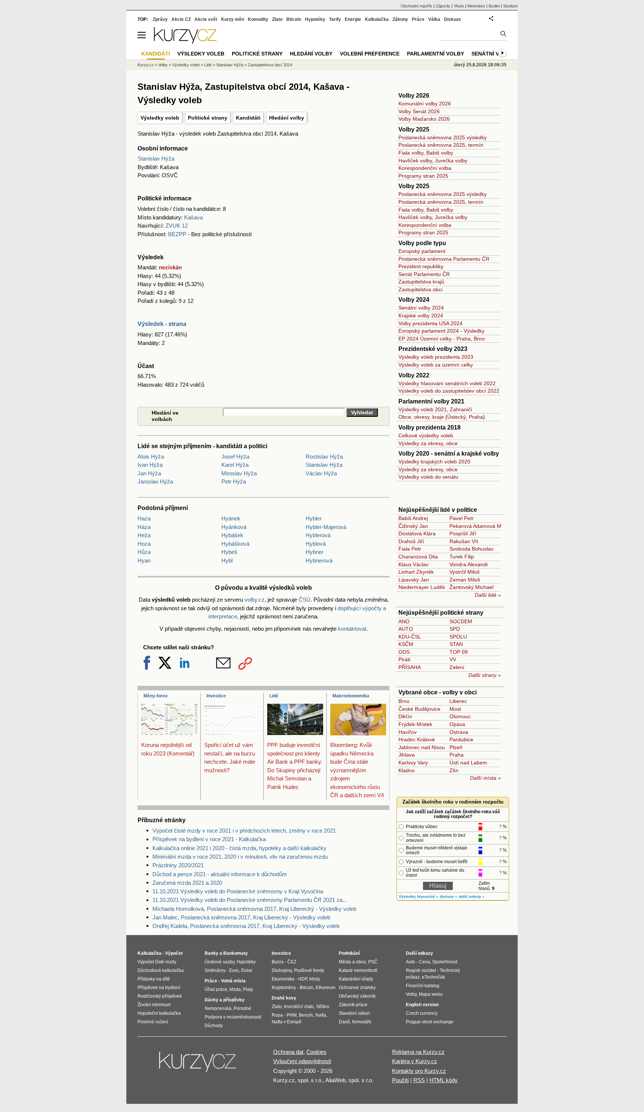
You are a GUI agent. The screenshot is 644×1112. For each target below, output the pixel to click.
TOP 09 (458, 652)
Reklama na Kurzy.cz (418, 1052)
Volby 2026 (413, 95)
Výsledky (474, 331)
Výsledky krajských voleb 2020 (434, 462)
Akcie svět (206, 19)
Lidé (273, 695)
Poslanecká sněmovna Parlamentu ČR (443, 259)
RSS (419, 1080)
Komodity (258, 19)
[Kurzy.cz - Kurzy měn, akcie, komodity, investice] (185, 41)
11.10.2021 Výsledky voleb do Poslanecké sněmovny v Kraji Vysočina (237, 891)
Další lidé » (488, 595)
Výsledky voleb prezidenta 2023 (435, 357)
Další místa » (485, 778)
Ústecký (456, 417)
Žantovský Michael (471, 587)
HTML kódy (443, 1080)
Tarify (335, 19)
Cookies (316, 1052)
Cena (424, 961)
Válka (434, 19)
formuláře (362, 1021)
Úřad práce (216, 989)
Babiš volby (439, 153)
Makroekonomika (350, 695)
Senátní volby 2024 (421, 308)
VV (452, 659)
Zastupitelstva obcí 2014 (270, 65)
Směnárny (215, 970)
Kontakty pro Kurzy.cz (419, 1071)
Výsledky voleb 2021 (422, 409)
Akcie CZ (181, 19)
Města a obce (352, 961)
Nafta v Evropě (287, 1021)
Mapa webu (431, 994)
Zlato (277, 19)
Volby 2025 (413, 129)
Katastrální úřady (356, 979)
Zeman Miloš (464, 580)
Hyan (144, 560)
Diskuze (452, 19)
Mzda (235, 989)
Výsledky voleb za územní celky (435, 365)
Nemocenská (218, 1008)
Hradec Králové (416, 739)
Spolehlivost (444, 961)
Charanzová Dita (418, 557)
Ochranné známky (357, 987)
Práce (418, 19)
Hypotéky (315, 19)
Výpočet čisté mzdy (157, 961)
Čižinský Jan (413, 526)
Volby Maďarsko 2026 (424, 119)
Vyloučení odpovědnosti (302, 1061)
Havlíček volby (415, 161)
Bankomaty (235, 953)
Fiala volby (410, 153)
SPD (454, 629)
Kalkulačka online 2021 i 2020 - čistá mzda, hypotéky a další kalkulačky (239, 848)
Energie (353, 19)
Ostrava (458, 732)
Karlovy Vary (413, 763)
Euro (234, 970)
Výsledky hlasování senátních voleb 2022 (447, 383)
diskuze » (448, 896)
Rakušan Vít (463, 541)
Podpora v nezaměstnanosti (233, 1017)
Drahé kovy (284, 998)
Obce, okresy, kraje (421, 417)
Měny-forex (155, 695)
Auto (410, 961)
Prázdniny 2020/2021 (178, 865)
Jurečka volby (451, 161)
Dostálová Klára (417, 533)
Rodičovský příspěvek (160, 996)
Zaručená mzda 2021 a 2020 (187, 883)
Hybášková (235, 544)
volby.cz (254, 599)
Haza (144, 518)
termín (475, 145)
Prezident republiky (420, 266)
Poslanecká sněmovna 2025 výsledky (442, 137)
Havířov (407, 732)
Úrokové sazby (219, 961)
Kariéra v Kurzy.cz (414, 1061)
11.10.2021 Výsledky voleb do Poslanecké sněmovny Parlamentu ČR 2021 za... (249, 900)
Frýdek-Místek (415, 724)
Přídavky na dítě (154, 979)
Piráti (404, 659)
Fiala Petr (409, 549)
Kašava (193, 217)
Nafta (320, 1015)
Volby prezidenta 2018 (429, 427)
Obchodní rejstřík (416, 6)
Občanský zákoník (357, 996)
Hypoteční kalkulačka (159, 1013)
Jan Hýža (149, 473)
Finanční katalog (422, 985)
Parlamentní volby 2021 (431, 401)
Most (455, 709)
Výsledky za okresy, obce (428, 443)
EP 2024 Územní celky (425, 339)
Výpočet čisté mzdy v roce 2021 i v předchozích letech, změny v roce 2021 (244, 830)
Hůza (144, 552)
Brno (479, 339)
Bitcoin (293, 19)
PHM (292, 1015)
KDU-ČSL (409, 637)
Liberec (458, 701)
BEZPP (177, 234)
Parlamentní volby (435, 54)
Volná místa (233, 980)
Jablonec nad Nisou (421, 747)
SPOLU (458, 637)
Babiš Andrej (413, 518)
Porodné (242, 1008)
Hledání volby (286, 118)
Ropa (277, 1015)
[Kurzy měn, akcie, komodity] (198, 1065)
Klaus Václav (413, 564)
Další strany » (484, 675)
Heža (144, 535)
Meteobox (476, 6)
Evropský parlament (421, 251)
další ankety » (471, 896)
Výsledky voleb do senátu (428, 477)
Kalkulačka (377, 19)
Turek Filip (461, 557)
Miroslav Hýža (239, 473)
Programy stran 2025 (423, 176)
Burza (278, 961)
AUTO (405, 629)
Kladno (406, 770)
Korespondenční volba (424, 168)
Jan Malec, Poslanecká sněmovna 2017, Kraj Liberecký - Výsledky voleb (241, 917)
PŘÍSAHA (409, 667)
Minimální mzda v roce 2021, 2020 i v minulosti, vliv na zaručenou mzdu (240, 856)
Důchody (214, 1025)
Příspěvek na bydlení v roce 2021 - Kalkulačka (209, 839)
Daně (344, 1021)
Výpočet (174, 953)
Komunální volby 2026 (424, 104)
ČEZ (291, 961)
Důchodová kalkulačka (161, 970)
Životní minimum (154, 1004)
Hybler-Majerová (326, 527)
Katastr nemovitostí (358, 970)
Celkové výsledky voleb (425, 435)
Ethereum (325, 987)
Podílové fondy (309, 970)
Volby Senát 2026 (419, 111)
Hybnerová (319, 560)
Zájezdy (443, 6)
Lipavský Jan (413, 580)
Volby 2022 (413, 375)
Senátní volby (492, 54)
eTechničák (433, 977)
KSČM (405, 644)
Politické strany (207, 118)
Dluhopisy (282, 970)
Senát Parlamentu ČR (424, 274)
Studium (510, 6)
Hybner (314, 552)
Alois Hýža (151, 456)
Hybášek (232, 535)
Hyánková (233, 527)
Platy (248, 989)
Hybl (227, 560)
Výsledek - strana (162, 324)
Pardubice (461, 739)
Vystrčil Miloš (464, 572)
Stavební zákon (354, 1013)
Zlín (453, 770)
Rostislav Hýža (324, 456)
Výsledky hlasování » (418, 896)
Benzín (306, 1015)
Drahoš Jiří (411, 541)
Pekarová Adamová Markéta (482, 526)
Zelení (456, 667)
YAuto (459, 6)
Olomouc (460, 716)
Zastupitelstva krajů (421, 282)
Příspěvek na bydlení (159, 987)
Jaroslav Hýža (155, 481)
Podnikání (349, 953)
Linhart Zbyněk (416, 572)
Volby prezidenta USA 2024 (430, 323)
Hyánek (230, 518)
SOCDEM (460, 621)
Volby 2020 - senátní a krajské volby (448, 453)
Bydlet (494, 6)
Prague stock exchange (430, 1021)
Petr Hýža (233, 481)
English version (422, 1004)
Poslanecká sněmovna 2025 (431, 145)
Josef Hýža (235, 456)
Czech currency (422, 1013)
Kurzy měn (232, 19)
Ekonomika (283, 979)
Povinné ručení (153, 1021)
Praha (464, 339)
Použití (400, 1080)
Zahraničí (461, 409)
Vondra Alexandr (468, 564)
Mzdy (314, 979)
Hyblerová (318, 535)
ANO (404, 621)
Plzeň (456, 747)
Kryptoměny (284, 987)
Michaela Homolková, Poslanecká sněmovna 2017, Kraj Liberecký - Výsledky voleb (254, 909)
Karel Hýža (235, 465)
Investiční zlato (299, 1006)
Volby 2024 (413, 300)
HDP (302, 979)
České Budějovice (419, 709)
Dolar (246, 970)
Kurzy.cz (146, 65)
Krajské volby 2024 (420, 316)
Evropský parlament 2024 (428, 331)
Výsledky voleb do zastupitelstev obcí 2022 (448, 391)
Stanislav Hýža (156, 158)
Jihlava (406, 755)
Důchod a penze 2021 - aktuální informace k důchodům (219, 874)
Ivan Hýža (150, 465)
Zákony (400, 19)
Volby (163, 65)
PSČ (373, 961)
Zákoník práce (353, 1004)
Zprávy (160, 19)
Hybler (314, 518)
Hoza (144, 544)
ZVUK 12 (176, 225)
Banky (211, 953)
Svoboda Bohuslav (471, 549)
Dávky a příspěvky (224, 999)
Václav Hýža (321, 473)
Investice (216, 695)
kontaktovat (352, 628)
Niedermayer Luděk (421, 587)
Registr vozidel (421, 970)
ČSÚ (304, 599)
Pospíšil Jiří (462, 533)
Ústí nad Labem (468, 763)
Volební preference (370, 54)
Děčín (405, 716)
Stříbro (322, 1006)
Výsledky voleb (160, 118)
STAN (456, 644)
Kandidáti (248, 118)
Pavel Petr (461, 518)
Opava (457, 724)
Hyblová (316, 544)
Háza (144, 527)
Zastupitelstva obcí (420, 289)
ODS (404, 652)
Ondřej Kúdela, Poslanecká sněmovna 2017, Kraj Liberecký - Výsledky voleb (246, 926)
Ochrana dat (288, 1052)
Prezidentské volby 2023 (432, 349)
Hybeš (229, 552)
